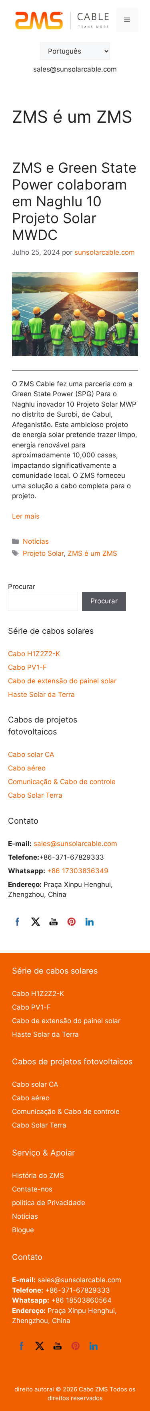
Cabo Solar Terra (35, 795)
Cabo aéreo (27, 768)
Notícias (36, 541)
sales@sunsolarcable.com (75, 69)
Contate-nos (32, 1189)
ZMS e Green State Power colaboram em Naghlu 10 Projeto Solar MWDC (74, 201)
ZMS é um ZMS (92, 553)
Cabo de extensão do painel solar (62, 681)
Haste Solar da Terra (41, 695)
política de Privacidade (48, 1203)
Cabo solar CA (31, 754)
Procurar (21, 587)
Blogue (23, 1230)
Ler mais (26, 516)
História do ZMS (38, 1175)
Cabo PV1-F (27, 667)
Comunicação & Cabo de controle (62, 782)
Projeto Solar (43, 553)
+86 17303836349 (77, 871)
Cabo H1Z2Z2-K (34, 654)
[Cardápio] (127, 20)
